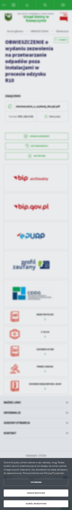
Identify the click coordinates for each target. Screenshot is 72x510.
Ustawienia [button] (36, 482)
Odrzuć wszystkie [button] (36, 493)
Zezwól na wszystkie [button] (36, 503)
